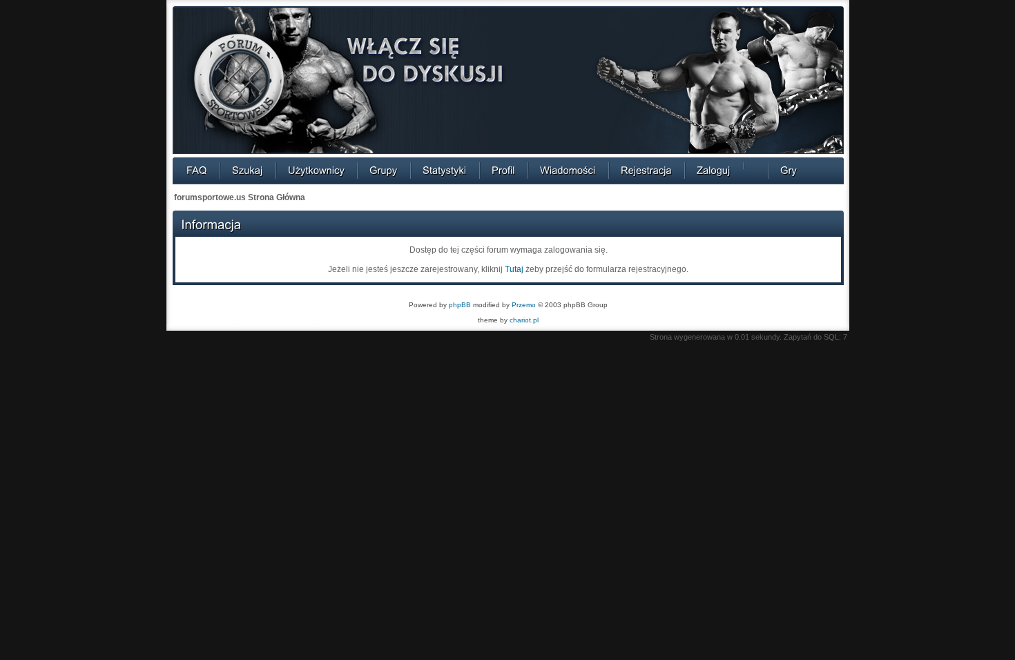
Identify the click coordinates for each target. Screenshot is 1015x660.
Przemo (524, 305)
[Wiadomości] (568, 169)
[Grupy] (383, 169)
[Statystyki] (445, 169)
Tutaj (514, 269)
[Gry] (788, 169)
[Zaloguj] (714, 169)
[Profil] (503, 169)
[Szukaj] (247, 169)
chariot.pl (524, 320)
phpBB (460, 305)
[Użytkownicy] (316, 169)
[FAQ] (196, 169)
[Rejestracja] (646, 169)
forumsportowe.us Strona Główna (239, 197)
